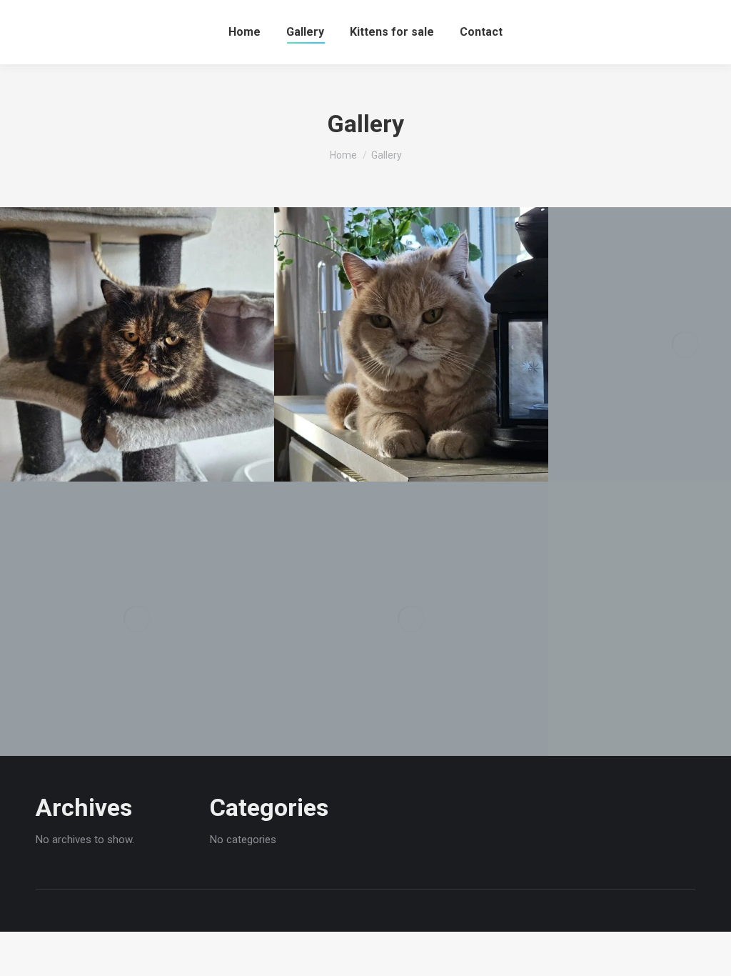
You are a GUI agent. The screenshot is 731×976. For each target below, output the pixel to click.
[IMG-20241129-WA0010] (137, 344)
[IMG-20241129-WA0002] (411, 619)
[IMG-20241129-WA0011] (411, 344)
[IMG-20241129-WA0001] (137, 619)
